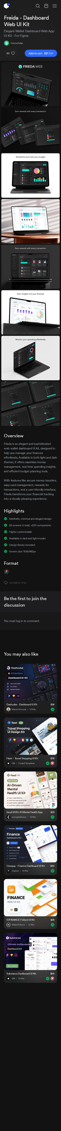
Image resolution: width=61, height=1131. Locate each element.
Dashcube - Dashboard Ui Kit (22, 704)
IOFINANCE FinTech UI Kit (20, 919)
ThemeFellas (16, 43)
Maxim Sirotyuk (19, 709)
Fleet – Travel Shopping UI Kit (22, 758)
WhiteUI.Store (18, 925)
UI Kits (33, 709)
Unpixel (15, 871)
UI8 (13, 763)
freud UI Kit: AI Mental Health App (24, 812)
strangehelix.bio (19, 817)
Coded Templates (26, 763)
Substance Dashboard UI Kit (21, 973)
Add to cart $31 (41, 53)
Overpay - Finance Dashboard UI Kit (26, 865)
